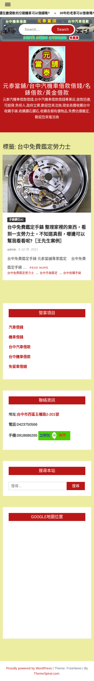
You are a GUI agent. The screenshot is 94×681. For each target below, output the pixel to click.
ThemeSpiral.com (46, 673)
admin (11, 249)
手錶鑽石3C (16, 219)
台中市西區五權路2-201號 (38, 414)
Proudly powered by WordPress (29, 668)
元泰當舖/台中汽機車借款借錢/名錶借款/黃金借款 (47, 89)
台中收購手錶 (72, 273)
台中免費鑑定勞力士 (20, 273)
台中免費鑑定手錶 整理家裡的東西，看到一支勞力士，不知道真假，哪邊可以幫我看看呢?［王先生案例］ (46, 234)
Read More (39, 267)
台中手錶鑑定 (48, 273)
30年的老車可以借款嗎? (75, 13)
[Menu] (7, 4)
